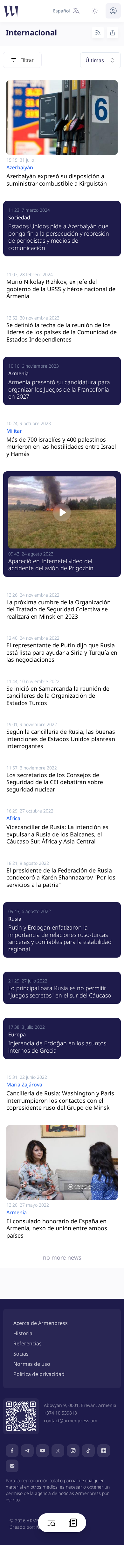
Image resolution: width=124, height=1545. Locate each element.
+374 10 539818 (60, 1413)
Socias (21, 1353)
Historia (22, 1333)
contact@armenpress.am (70, 1420)
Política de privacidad (39, 1374)
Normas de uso (31, 1363)
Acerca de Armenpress (40, 1323)
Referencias (27, 1343)
